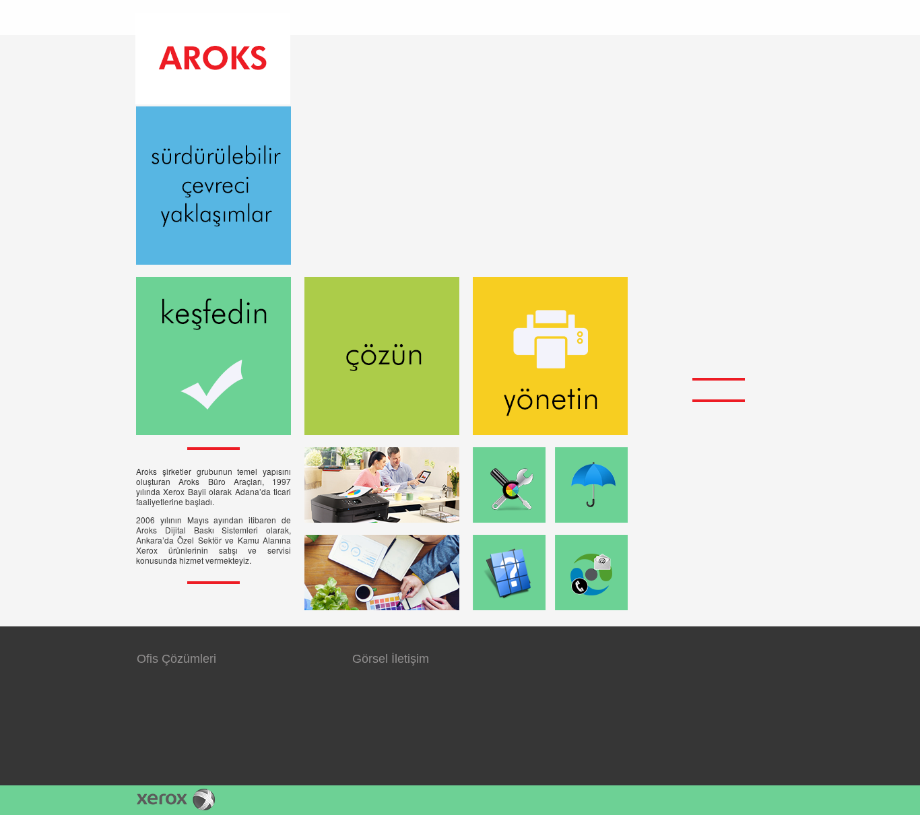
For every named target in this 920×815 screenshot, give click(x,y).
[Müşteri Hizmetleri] (591, 485)
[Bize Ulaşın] (591, 572)
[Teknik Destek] (509, 485)
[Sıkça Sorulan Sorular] (509, 572)
